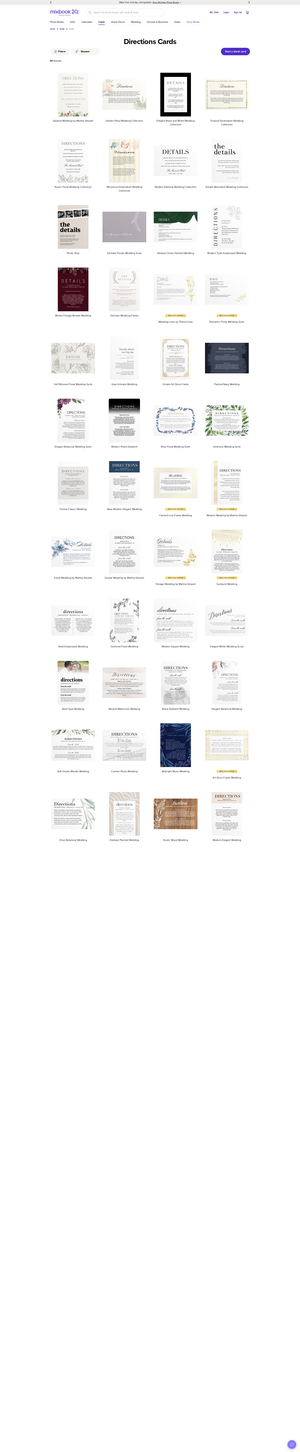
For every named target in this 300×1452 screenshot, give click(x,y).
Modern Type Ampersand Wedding (226, 253)
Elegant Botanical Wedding (227, 709)
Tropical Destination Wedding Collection (226, 122)
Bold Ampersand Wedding (73, 646)
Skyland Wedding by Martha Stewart (73, 121)
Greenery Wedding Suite (227, 446)
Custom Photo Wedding (124, 771)
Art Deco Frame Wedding (227, 777)
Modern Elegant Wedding (227, 840)
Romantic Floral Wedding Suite (227, 322)
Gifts (72, 22)
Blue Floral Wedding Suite (175, 446)
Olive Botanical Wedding (73, 840)
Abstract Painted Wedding (124, 840)
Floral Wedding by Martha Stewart (73, 578)
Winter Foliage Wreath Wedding (73, 315)
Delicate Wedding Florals (124, 315)
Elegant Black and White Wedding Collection (176, 122)
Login (226, 12)
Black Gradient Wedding (175, 709)
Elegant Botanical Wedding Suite (73, 446)
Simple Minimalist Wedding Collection (226, 187)
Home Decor (118, 22)
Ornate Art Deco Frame (175, 384)
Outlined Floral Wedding (124, 646)
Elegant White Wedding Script (227, 646)
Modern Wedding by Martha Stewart (227, 515)
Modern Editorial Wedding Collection (175, 187)
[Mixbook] (64, 12)
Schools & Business (157, 22)
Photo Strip (73, 253)
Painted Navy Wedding (227, 384)
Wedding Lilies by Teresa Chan (175, 322)
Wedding (136, 22)
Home (52, 28)
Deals (177, 22)
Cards (101, 22)
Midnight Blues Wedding (176, 771)
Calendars (86, 22)
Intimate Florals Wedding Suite (124, 253)
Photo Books (57, 22)
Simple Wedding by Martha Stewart (124, 578)
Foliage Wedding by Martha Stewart (176, 584)
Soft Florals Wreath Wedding (73, 771)
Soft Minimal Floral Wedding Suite (73, 384)
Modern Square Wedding (176, 646)
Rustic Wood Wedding (175, 840)
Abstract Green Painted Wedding (175, 253)
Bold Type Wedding (73, 709)
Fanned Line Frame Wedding (175, 515)
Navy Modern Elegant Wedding (124, 509)
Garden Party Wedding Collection (124, 121)
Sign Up (238, 12)
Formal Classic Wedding (73, 509)
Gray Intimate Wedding (124, 384)
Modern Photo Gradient (124, 446)
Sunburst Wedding (227, 584)
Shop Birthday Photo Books (165, 2)
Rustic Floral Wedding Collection (73, 187)
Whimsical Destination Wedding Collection (124, 188)
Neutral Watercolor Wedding (124, 709)
